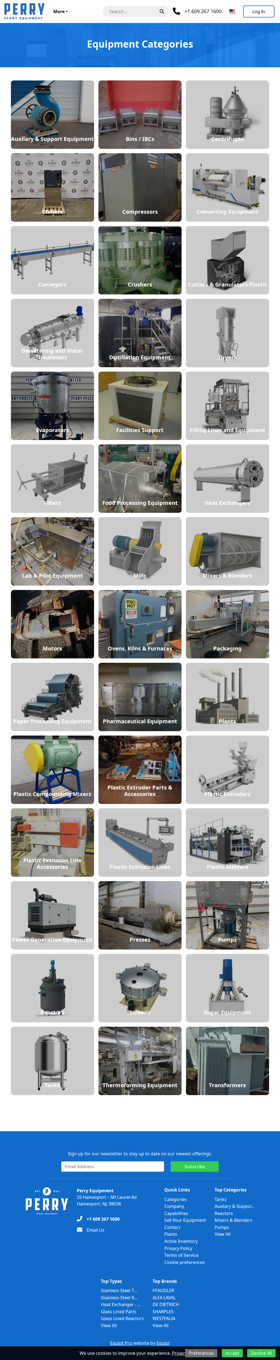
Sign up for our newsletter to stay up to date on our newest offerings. (140, 1154)
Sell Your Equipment (185, 1220)
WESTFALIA (164, 1318)
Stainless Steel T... (119, 1290)
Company (174, 1206)
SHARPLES (163, 1312)
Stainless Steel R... (119, 1298)
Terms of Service (181, 1255)
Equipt (163, 1343)
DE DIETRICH (166, 1304)
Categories (175, 1199)
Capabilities (176, 1213)
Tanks (221, 1199)
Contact (172, 1227)
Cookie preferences (184, 1262)
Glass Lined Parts (118, 1312)
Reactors (224, 1213)
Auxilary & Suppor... (234, 1206)
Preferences (201, 1353)
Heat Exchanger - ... (121, 1304)
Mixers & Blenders (233, 1220)
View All (223, 1234)
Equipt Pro (121, 1343)
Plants (170, 1234)
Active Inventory (181, 1241)
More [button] (59, 11)
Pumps (222, 1227)
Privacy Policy (178, 1248)
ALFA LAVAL (164, 1298)
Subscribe (195, 1167)
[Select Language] (232, 11)
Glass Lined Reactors (122, 1318)
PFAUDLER (163, 1290)
